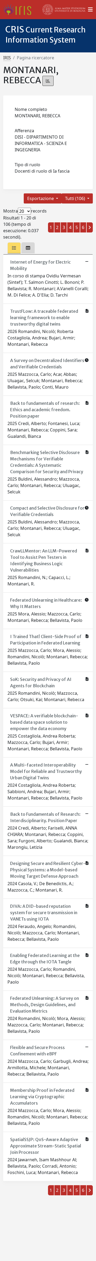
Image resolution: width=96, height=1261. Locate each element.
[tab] (14, 247)
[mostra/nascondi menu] (90, 9)
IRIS (7, 58)
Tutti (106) (75, 198)
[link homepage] (19, 9)
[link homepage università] (64, 9)
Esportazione (41, 198)
